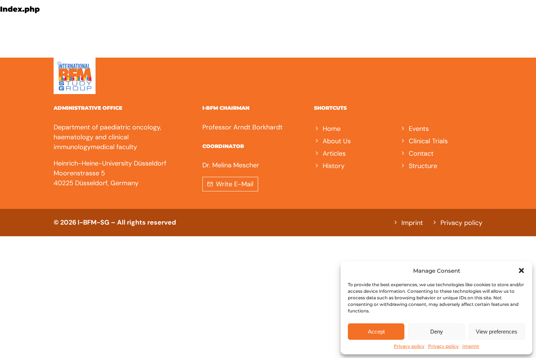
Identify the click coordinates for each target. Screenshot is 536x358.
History (334, 166)
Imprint (470, 346)
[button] (521, 270)
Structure (423, 166)
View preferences (496, 331)
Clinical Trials (428, 141)
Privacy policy (409, 346)
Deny (436, 331)
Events (419, 128)
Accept (376, 331)
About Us (337, 141)
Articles (334, 153)
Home (332, 128)
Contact (421, 153)
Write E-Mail (234, 184)
